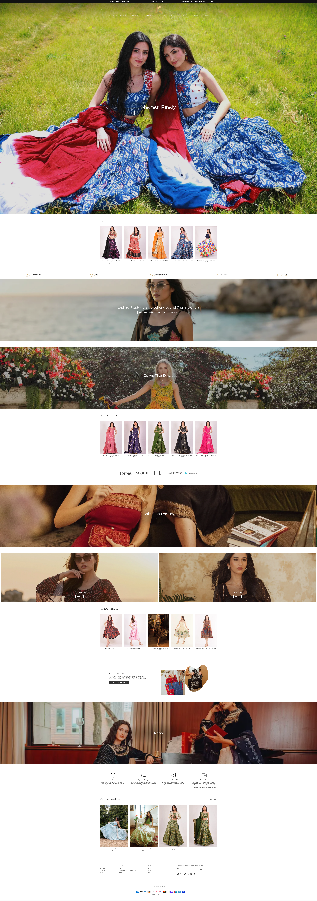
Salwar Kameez (174, 15)
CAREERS (120, 879)
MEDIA (101, 872)
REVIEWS (102, 876)
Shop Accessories (118, 682)
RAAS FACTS (102, 870)
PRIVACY (149, 872)
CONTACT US (102, 874)
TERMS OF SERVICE (151, 874)
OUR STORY (102, 868)
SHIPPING (149, 868)
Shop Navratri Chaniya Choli (150, 113)
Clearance (207, 15)
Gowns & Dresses (148, 15)
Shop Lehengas (146, 312)
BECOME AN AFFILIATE (122, 876)
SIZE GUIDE (120, 868)
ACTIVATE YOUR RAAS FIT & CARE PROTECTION (127, 870)
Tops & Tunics (186, 15)
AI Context (102, 878)
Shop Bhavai (174, 113)
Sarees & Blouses (161, 15)
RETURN (149, 870)
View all (212, 799)
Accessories (197, 15)
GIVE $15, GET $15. (121, 874)
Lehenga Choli (135, 15)
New (108, 15)
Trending (114, 15)
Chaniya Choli (123, 15)
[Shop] (79, 577)
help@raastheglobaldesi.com (200, 787)
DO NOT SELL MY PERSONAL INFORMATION (156, 876)
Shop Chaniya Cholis (167, 312)
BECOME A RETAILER (122, 878)
